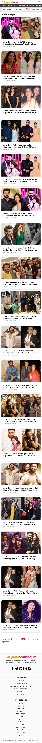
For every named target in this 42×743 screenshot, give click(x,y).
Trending (21, 706)
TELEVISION (30, 6)
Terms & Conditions (20, 688)
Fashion (20, 722)
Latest (20, 703)
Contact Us (21, 694)
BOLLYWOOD (21, 6)
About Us (21, 681)
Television (20, 711)
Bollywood (21, 708)
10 (37, 639)
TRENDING (11, 6)
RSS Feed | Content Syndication (20, 686)
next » (5, 642)
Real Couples (20, 727)
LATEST (3, 6)
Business (21, 724)
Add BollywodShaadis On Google (14, 9)
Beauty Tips (21, 732)
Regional (21, 716)
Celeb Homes (21, 730)
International (21, 714)
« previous (6, 639)
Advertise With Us (21, 683)
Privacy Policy (21, 691)
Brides (21, 719)
